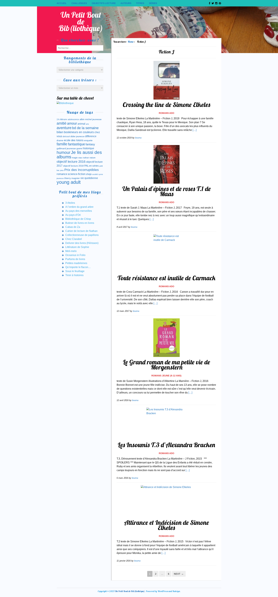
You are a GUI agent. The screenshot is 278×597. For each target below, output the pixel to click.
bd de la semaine (85, 128)
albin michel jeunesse (91, 119)
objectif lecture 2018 (73, 165)
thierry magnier (72, 178)
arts (87, 124)
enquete (88, 140)
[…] (194, 130)
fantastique (76, 144)
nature (92, 157)
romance (62, 174)
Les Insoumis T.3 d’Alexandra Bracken (166, 445)
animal (81, 123)
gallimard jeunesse (66, 148)
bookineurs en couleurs (79, 132)
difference (90, 136)
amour (72, 123)
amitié (61, 123)
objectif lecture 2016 (71, 161)
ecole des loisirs (73, 140)
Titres (140, 3)
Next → (179, 574)
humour (63, 152)
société (95, 174)
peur (62, 170)
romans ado (166, 113)
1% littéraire (62, 119)
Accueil (62, 3)
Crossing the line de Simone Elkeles (166, 104)
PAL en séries (91, 165)
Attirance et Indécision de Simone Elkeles (166, 525)
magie (75, 157)
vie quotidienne (89, 178)
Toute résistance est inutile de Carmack (166, 278)
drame (60, 140)
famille (62, 144)
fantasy (90, 144)
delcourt (66, 136)
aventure (64, 128)
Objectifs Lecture (104, 3)
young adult (69, 182)
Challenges (79, 3)
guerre (79, 148)
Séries (153, 3)
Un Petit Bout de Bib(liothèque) (81, 21)
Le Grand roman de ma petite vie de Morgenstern (166, 364)
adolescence (73, 119)
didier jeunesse (77, 136)
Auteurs (125, 3)
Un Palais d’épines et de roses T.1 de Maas (166, 191)
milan (80, 158)
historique (88, 148)
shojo (89, 174)
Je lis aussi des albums (79, 154)
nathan (86, 158)
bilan (60, 132)
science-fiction (76, 174)
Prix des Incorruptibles (81, 170)
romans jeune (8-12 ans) (166, 375)
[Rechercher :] (80, 47)
